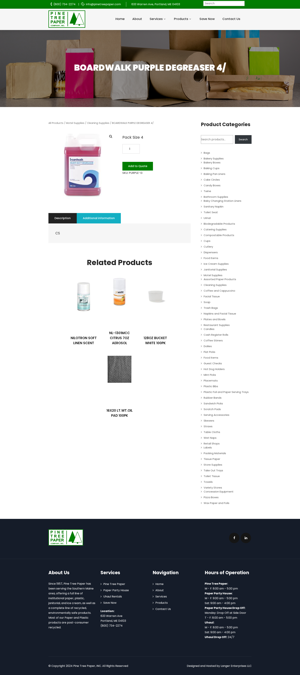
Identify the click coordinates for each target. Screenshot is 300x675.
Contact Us (231, 19)
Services (156, 19)
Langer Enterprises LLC (236, 666)
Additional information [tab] (99, 218)
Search (243, 139)
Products (181, 19)
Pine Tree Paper (114, 584)
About (137, 19)
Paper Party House (116, 590)
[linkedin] (246, 538)
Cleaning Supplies (98, 123)
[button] (111, 136)
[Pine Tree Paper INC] (66, 19)
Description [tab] (63, 218)
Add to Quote (137, 166)
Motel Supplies (75, 123)
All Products (55, 123)
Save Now (207, 19)
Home (120, 19)
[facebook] (234, 538)
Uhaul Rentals (112, 596)
